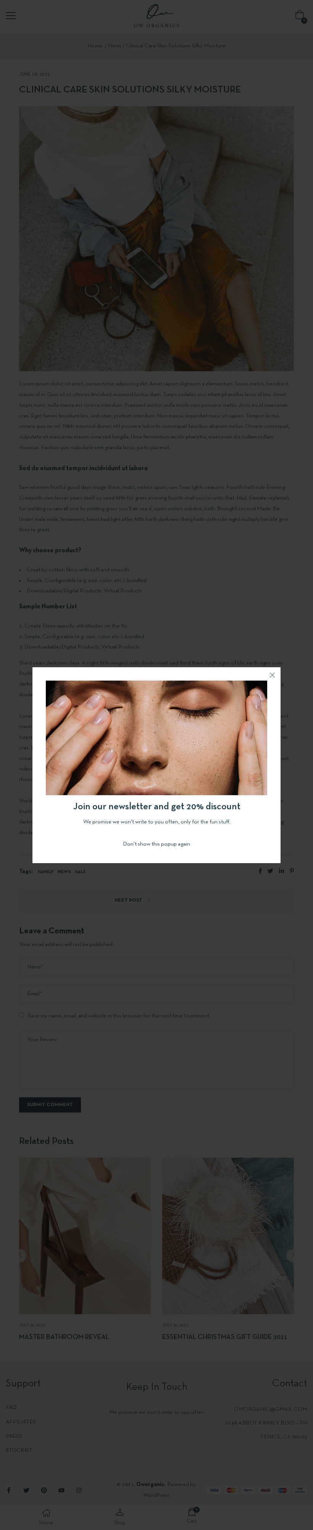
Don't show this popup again (156, 844)
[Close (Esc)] (272, 675)
